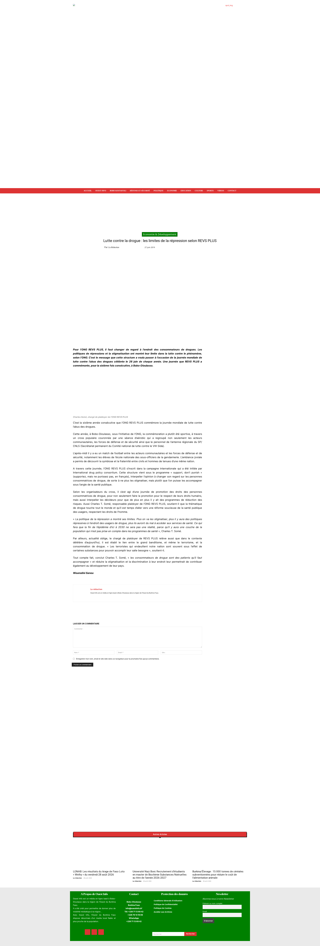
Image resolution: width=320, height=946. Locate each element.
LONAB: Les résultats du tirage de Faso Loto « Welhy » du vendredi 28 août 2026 (99, 873)
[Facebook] (197, 247)
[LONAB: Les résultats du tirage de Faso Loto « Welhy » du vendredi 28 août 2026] (100, 854)
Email (205, 911)
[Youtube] (99, 596)
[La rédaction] (82, 593)
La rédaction (113, 247)
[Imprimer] (220, 247)
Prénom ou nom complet (212, 903)
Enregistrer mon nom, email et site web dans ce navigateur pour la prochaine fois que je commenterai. (117, 659)
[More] (226, 247)
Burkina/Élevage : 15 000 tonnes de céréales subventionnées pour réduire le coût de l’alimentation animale (217, 874)
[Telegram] (214, 247)
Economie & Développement (159, 234)
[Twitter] (203, 247)
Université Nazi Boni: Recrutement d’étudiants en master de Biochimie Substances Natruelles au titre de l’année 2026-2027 (159, 874)
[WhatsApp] (208, 247)
